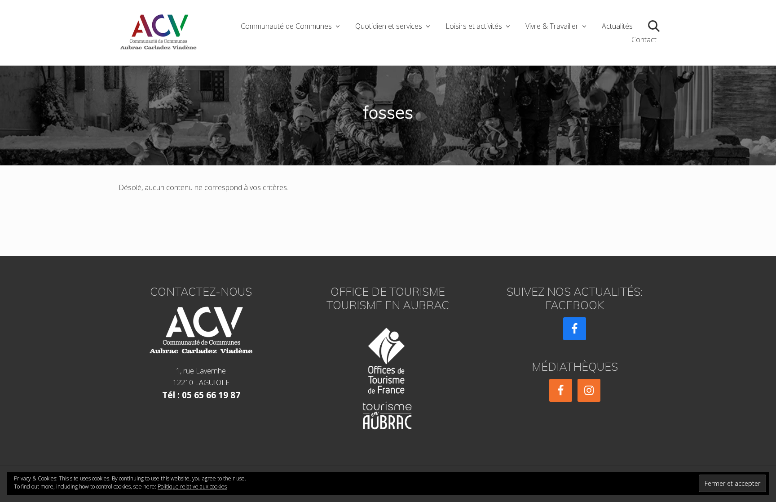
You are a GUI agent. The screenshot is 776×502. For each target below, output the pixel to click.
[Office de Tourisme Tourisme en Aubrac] (388, 376)
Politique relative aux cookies (192, 486)
